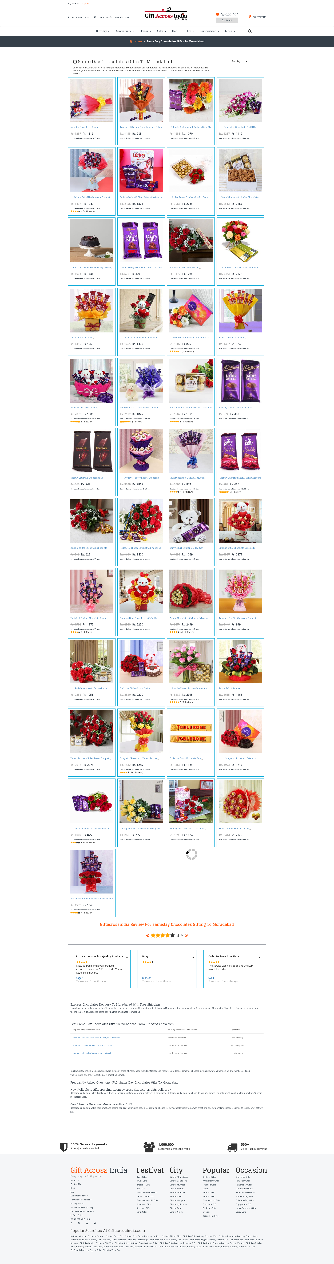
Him (188, 31)
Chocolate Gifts (210, 1204)
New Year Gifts (243, 1180)
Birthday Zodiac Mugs (138, 1239)
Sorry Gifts (241, 1212)
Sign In (85, 3)
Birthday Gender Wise (206, 1236)
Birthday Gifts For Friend (114, 1239)
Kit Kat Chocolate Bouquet (231, 337)
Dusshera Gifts (143, 1208)
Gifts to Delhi (176, 1196)
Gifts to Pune (176, 1208)
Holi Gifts (141, 1188)
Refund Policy (77, 1215)
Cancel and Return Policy (82, 1211)
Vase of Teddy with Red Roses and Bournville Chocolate (141, 338)
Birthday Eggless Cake (91, 1250)
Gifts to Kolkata (177, 1188)
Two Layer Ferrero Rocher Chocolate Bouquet (141, 478)
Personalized (208, 31)
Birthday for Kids (152, 1236)
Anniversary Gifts (211, 1180)
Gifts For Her (209, 1192)
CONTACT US (259, 17)
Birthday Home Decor (114, 1246)
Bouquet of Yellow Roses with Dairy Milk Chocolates (141, 829)
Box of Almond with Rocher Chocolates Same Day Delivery (240, 198)
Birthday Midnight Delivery (202, 1239)
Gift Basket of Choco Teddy (83, 407)
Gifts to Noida (176, 1212)
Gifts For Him (209, 1196)
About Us (74, 1180)
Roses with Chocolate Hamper (184, 267)
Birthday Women (78, 1236)
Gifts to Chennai (177, 1192)
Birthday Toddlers (79, 1239)
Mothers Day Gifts (244, 1188)
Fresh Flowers (209, 1184)
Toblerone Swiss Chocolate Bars (185, 758)
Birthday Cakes (151, 1243)
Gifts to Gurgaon (177, 1200)
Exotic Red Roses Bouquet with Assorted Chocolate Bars (141, 549)
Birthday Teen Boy (112, 1250)
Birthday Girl (189, 1236)
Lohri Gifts (141, 1212)
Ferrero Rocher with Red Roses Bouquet (89, 758)
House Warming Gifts (246, 1208)
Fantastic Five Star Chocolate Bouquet (237, 618)
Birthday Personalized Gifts (89, 1246)
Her (174, 31)
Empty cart (227, 20)
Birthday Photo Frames (209, 1243)
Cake (160, 31)
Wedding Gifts (209, 1208)
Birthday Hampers (227, 1236)
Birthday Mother (229, 1246)
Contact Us (75, 1184)
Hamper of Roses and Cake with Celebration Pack (240, 759)
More (229, 31)
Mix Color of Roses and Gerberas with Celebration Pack (191, 338)
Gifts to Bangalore (178, 1180)
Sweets (206, 1212)
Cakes (205, 1188)
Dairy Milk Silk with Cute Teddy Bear (186, 548)
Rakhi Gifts (141, 1177)
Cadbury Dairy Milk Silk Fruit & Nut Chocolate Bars (240, 478)
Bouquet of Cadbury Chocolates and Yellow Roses (141, 128)
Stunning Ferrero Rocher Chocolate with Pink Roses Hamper (191, 689)
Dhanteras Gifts (144, 1204)
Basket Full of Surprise (229, 688)
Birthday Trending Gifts (185, 1243)
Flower (144, 31)
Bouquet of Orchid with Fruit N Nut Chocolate (240, 128)
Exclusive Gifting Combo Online (135, 688)
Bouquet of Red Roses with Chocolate (88, 548)
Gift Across (99, 1170)
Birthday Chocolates (178, 1239)
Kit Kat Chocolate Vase (81, 337)
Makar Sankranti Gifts (147, 1192)
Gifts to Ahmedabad (179, 1177)
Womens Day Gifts (244, 1196)
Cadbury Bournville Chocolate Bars (87, 478)
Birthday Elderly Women (232, 1243)
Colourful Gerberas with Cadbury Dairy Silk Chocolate (191, 128)
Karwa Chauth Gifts (145, 1196)
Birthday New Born (134, 1236)
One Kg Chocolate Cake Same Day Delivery (90, 267)
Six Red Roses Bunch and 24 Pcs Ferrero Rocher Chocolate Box (191, 198)
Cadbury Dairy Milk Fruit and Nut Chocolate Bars (141, 268)
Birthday (101, 31)
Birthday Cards (150, 1246)
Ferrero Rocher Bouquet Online (234, 828)
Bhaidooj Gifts (143, 1184)
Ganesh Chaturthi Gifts (147, 1200)
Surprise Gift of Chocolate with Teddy (237, 548)
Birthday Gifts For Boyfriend (229, 1239)
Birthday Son (95, 1239)
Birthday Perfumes (159, 1239)
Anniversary (123, 31)
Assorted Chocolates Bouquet (85, 127)
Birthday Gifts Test (104, 1243)
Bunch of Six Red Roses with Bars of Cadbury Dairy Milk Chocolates (91, 829)
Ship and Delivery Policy (81, 1207)
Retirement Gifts (210, 1215)
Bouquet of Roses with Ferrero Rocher (138, 758)
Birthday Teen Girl (114, 1236)
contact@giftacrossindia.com (113, 17)
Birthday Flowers (96, 1236)
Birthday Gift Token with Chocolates (187, 828)
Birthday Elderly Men (171, 1236)
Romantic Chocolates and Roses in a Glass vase (91, 899)
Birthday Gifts (209, 1177)
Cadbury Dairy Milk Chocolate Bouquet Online (91, 198)
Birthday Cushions (211, 1246)
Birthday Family (87, 1243)
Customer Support (79, 1195)
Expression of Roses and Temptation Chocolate (240, 268)
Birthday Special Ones (247, 1236)
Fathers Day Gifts (244, 1184)
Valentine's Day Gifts (245, 1192)
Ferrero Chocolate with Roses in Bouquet (189, 618)
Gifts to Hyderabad (178, 1204)
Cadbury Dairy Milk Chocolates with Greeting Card (141, 198)
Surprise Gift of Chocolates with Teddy (138, 618)
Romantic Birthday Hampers (172, 1246)
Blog (72, 1188)
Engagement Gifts (244, 1204)
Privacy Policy (77, 1203)
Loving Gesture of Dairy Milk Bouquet (187, 478)
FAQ (72, 1192)
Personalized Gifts (211, 1200)
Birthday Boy (136, 1243)
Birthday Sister (122, 1243)
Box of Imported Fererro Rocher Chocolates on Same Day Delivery (191, 408)
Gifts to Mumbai (177, 1184)
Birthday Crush (194, 1246)
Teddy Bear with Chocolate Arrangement (139, 407)
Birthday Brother (134, 1246)
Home (138, 41)
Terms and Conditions (80, 1199)
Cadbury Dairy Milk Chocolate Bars (235, 407)
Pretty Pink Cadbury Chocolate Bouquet (89, 618)
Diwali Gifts (142, 1180)
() (229, 15)
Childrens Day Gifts (244, 1200)
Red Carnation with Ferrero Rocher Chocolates (91, 689)
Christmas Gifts (243, 1177)
